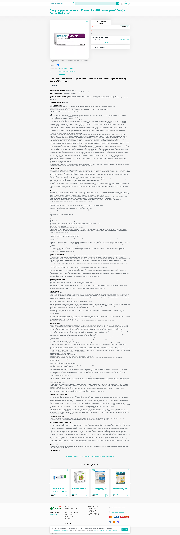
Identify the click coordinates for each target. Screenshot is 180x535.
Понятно (124, 529)
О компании (68, 514)
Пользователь (122, 4)
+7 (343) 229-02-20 (124, 40)
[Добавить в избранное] (87, 21)
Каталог (70, 4)
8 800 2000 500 (53, 1)
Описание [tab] (54, 85)
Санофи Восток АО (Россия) (66, 68)
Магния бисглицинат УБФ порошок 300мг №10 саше (100, 489)
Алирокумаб (62, 74)
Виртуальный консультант (73, 512)
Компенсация (69, 516)
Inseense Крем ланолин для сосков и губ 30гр (120, 489)
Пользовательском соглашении (60, 530)
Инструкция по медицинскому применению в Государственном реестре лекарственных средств (90, 456)
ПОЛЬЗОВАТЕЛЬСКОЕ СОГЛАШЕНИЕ (93, 511)
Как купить (68, 519)
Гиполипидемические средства (67, 71)
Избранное (125, 4)
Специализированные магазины (71, 509)
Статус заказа (120, 1)
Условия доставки (93, 506)
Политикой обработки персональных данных (105, 530)
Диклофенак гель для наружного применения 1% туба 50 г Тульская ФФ (59, 490)
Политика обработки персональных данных (94, 514)
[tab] (110, 27)
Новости (67, 506)
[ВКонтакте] (58, 65)
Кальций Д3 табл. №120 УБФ (79, 489)
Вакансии (68, 521)
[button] (106, 27)
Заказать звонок (61, 1)
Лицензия (68, 523)
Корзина (129, 4)
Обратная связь (92, 508)
